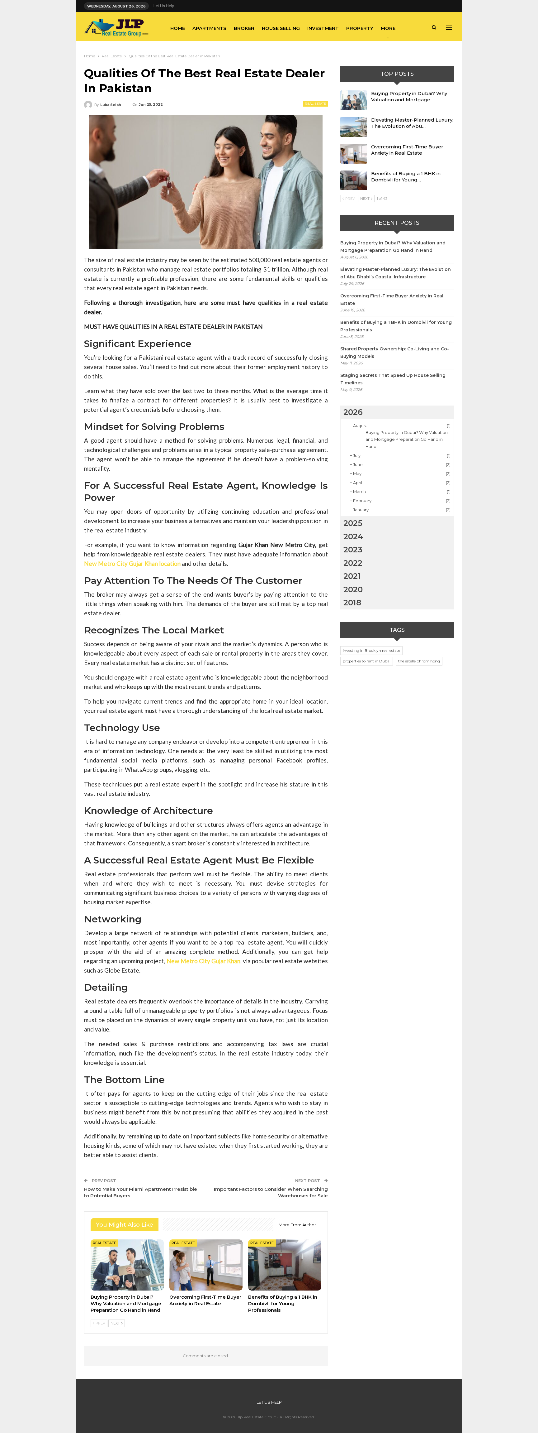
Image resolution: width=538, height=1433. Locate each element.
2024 (353, 536)
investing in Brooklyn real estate (371, 650)
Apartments (209, 28)
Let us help (163, 5)
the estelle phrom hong (419, 661)
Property (359, 28)
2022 (352, 563)
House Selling (281, 28)
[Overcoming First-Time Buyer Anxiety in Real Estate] (206, 1265)
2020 (353, 589)
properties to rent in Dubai (366, 661)
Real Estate (315, 104)
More (388, 28)
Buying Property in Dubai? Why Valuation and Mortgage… (409, 96)
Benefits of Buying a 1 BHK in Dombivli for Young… (406, 177)
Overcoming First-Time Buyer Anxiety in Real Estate (407, 150)
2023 (352, 549)
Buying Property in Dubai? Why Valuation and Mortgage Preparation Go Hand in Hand (407, 439)
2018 (352, 602)
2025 (352, 523)
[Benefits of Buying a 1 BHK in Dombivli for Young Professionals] (284, 1265)
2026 (353, 412)
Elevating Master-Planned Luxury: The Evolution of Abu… (412, 123)
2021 (352, 576)
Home (177, 28)
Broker (244, 28)
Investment (323, 28)
